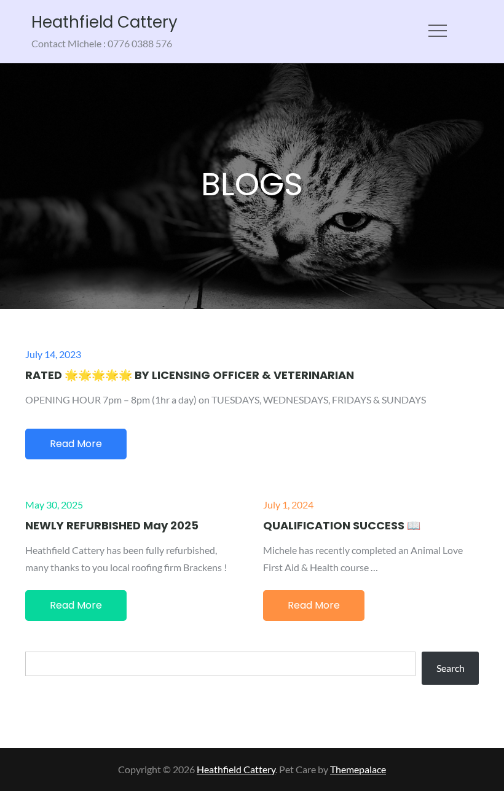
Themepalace (358, 769)
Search (450, 668)
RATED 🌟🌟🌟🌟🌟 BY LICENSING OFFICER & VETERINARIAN (189, 375)
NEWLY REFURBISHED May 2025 (112, 525)
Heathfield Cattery (104, 22)
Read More (76, 444)
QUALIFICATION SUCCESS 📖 (341, 525)
